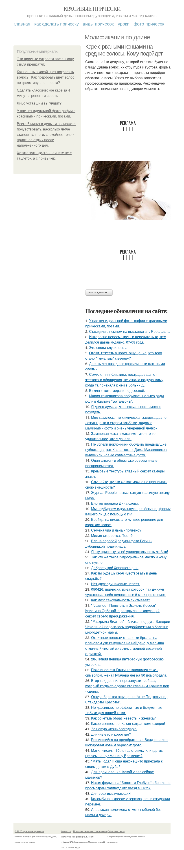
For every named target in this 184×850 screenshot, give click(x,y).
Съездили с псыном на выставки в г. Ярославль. (129, 331)
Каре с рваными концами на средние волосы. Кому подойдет (123, 50)
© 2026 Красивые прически (29, 831)
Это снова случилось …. (109, 347)
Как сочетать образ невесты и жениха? (123, 718)
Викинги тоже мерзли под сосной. (117, 390)
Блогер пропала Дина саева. (115, 503)
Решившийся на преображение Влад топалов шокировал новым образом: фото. (126, 742)
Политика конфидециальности (77, 836)
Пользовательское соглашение (90, 831)
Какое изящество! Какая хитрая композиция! (128, 723)
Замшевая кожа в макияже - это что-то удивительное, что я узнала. (120, 436)
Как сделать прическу (56, 23)
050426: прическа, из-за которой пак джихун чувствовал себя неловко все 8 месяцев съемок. (125, 592)
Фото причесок (149, 23)
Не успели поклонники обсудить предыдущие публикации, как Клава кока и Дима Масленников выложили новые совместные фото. (126, 449)
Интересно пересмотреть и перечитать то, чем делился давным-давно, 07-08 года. (125, 339)
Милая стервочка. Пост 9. (112, 535)
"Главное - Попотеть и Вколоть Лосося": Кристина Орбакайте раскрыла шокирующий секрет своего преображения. (122, 611)
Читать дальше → (99, 292)
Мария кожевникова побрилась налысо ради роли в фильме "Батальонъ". (124, 398)
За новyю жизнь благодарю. (114, 728)
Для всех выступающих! (111, 793)
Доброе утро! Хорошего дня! (114, 567)
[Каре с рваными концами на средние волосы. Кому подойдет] (128, 190)
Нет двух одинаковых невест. (115, 583)
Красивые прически (92, 8)
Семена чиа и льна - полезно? (116, 530)
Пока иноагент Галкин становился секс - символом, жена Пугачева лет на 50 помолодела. (126, 672)
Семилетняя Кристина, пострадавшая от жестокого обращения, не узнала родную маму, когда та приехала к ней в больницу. (124, 380)
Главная (22, 23)
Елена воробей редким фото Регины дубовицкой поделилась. (118, 543)
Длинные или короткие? (111, 734)
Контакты (66, 831)
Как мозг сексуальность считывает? (120, 599)
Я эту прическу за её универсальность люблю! (129, 551)
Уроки (123, 23)
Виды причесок (98, 23)
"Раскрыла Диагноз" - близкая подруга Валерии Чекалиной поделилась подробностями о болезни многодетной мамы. (127, 627)
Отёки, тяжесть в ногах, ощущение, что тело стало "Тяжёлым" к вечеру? (123, 355)
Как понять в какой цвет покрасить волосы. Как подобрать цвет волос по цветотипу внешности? (45, 77)
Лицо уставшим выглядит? (39, 103)
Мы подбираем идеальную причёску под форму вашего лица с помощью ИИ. (128, 511)
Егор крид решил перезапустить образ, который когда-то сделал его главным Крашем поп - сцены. (127, 686)
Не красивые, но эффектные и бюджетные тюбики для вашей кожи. (123, 710)
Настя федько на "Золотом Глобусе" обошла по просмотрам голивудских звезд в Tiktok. (128, 785)
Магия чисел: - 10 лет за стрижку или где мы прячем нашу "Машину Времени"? (124, 753)
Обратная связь (116, 831)
